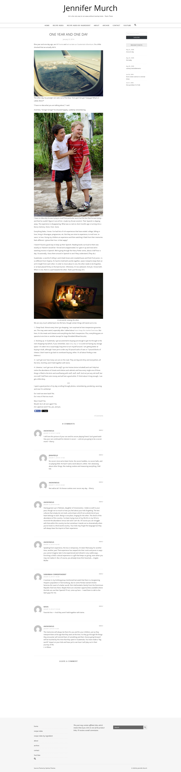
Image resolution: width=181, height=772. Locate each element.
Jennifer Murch (91, 8)
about (96, 25)
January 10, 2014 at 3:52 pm (51, 544)
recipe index (58, 25)
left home (59, 44)
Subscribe (137, 37)
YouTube (127, 25)
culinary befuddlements (133, 68)
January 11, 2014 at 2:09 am (57, 485)
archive (106, 25)
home (47, 25)
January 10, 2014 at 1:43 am (51, 577)
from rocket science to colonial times (135, 78)
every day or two (75, 344)
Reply (101, 430)
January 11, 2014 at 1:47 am (57, 458)
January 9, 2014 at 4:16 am (51, 628)
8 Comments (98, 416)
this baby (129, 60)
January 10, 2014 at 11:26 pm (52, 433)
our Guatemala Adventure (83, 44)
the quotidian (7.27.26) (133, 85)
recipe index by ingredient (78, 25)
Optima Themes (50, 768)
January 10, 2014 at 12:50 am (52, 609)
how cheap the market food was (86, 330)
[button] (134, 25)
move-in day (130, 52)
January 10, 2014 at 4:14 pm (51, 504)
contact (116, 25)
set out (69, 44)
